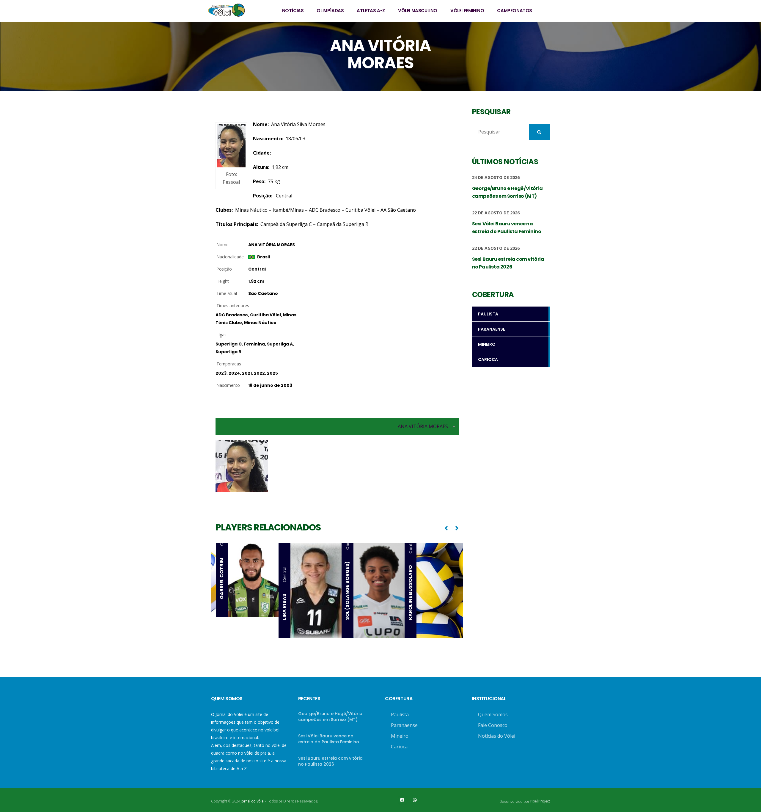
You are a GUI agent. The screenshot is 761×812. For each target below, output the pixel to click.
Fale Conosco (492, 725)
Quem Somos (493, 714)
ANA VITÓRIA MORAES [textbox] (423, 426)
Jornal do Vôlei (252, 801)
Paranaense (404, 725)
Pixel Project (540, 801)
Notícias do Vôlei (496, 736)
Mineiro (399, 736)
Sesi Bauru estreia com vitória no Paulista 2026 (330, 761)
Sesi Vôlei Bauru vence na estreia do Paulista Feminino (328, 739)
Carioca (399, 746)
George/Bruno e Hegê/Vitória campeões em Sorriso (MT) (330, 717)
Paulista (400, 714)
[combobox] (337, 426)
